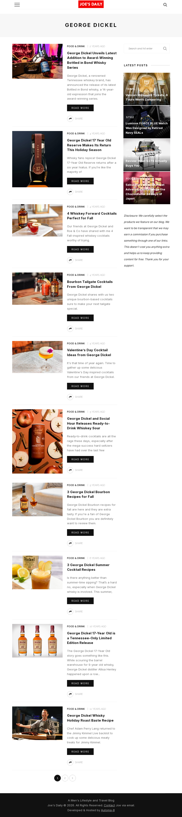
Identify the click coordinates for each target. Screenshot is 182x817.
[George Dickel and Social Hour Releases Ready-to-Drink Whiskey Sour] (37, 441)
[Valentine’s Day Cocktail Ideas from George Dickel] (37, 356)
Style (130, 117)
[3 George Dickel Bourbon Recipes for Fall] (37, 499)
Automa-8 (108, 810)
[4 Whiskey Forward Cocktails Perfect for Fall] (37, 220)
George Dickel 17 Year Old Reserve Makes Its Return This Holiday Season (89, 145)
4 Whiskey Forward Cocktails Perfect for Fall (92, 215)
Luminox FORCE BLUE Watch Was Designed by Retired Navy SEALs (147, 127)
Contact (109, 805)
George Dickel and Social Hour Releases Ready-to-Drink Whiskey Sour (88, 423)
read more (80, 108)
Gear (129, 150)
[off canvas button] (17, 4)
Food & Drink (76, 46)
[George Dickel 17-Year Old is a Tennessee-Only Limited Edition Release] (37, 640)
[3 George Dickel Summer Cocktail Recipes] (37, 572)
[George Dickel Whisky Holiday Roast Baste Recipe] (37, 722)
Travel (130, 89)
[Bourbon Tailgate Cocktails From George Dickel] (37, 288)
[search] (165, 4)
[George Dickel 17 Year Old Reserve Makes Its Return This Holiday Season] (37, 159)
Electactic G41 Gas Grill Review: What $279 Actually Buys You (146, 160)
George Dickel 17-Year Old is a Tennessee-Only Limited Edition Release (91, 638)
